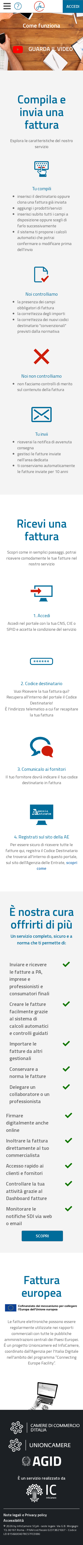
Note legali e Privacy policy (25, 1515)
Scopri (42, 1236)
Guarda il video (51, 48)
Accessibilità (13, 1520)
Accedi (72, 6)
